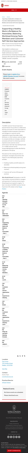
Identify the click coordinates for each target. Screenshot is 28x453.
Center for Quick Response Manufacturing (14, 427)
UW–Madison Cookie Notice (19, 447)
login (8, 74)
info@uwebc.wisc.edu (15, 434)
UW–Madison (9, 1)
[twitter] (11, 437)
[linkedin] (8, 437)
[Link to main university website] (14, 413)
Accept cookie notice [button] (14, 450)
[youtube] (14, 437)
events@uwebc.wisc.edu (7, 376)
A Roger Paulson (6, 382)
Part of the (14, 418)
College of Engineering (14, 423)
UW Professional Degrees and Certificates (14, 428)
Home (3, 17)
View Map (4, 369)
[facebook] (16, 437)
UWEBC (6, 5)
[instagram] (19, 437)
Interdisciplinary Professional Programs (14, 425)
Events (8, 17)
